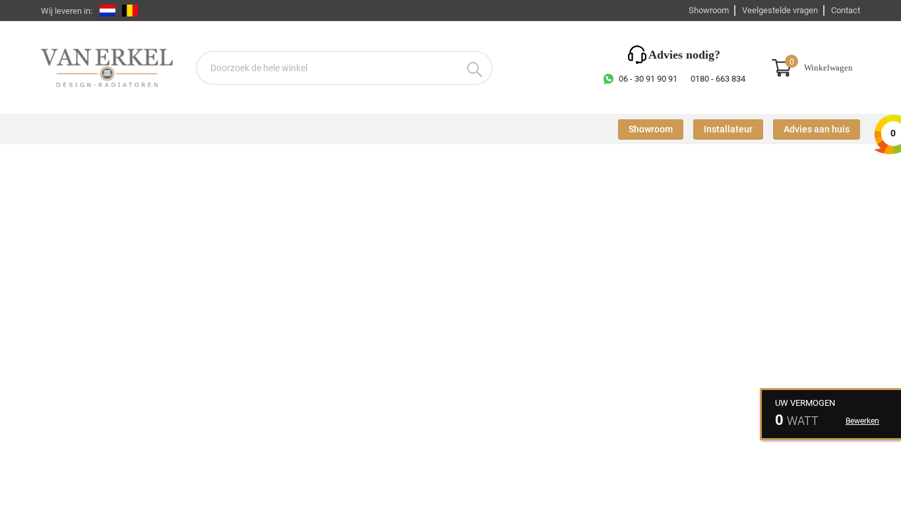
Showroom (709, 10)
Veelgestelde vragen (780, 10)
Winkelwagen (828, 67)
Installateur (728, 129)
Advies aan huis (817, 129)
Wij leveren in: (66, 11)
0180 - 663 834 (718, 79)
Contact (845, 10)
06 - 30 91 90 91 (648, 79)
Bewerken (862, 421)
